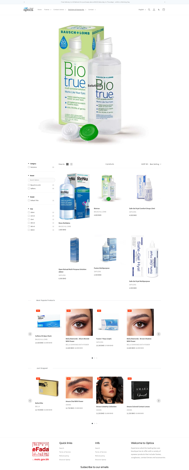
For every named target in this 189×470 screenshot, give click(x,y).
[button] (47, 9)
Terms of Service (65, 452)
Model (32, 197)
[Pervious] (30, 334)
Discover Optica (64, 460)
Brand (32, 176)
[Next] (159, 334)
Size (31, 209)
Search (61, 448)
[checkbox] (41, 167)
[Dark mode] (158, 9)
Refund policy (64, 456)
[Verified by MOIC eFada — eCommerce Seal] (41, 461)
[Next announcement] (164, 2)
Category (33, 164)
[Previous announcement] (24, 2)
